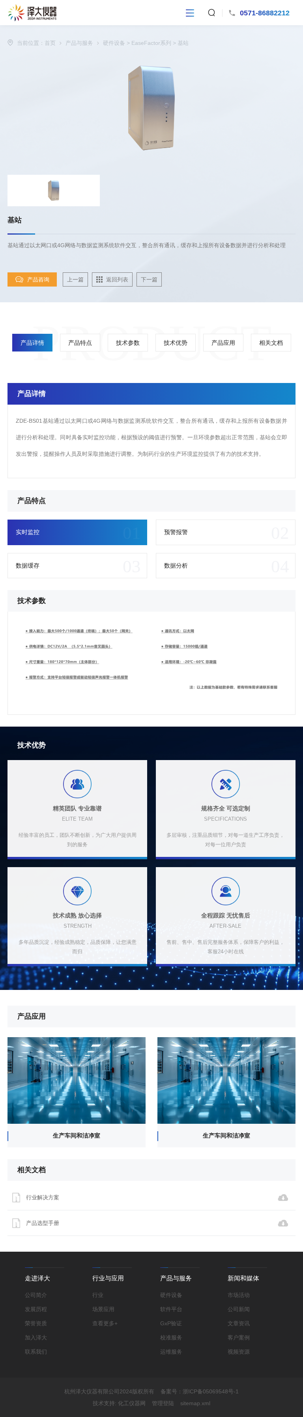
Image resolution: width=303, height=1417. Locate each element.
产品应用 (223, 342)
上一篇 (75, 279)
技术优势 (175, 342)
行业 (97, 1295)
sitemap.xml (195, 1403)
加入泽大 (36, 1337)
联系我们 (36, 1352)
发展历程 (36, 1309)
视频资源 (239, 1352)
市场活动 (239, 1295)
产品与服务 (79, 43)
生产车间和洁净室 (76, 1135)
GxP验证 (171, 1323)
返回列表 (117, 279)
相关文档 (271, 342)
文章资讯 (239, 1323)
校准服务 (171, 1337)
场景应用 (103, 1309)
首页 (50, 43)
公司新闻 (239, 1309)
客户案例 (239, 1337)
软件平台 (171, 1309)
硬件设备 (114, 43)
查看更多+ (105, 1323)
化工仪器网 (132, 1403)
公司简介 (36, 1295)
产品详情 (32, 342)
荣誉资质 (36, 1323)
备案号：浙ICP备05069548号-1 (200, 1391)
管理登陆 (163, 1403)
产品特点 (80, 342)
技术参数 (128, 342)
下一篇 (149, 279)
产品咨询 (38, 279)
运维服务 (171, 1352)
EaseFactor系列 (151, 43)
